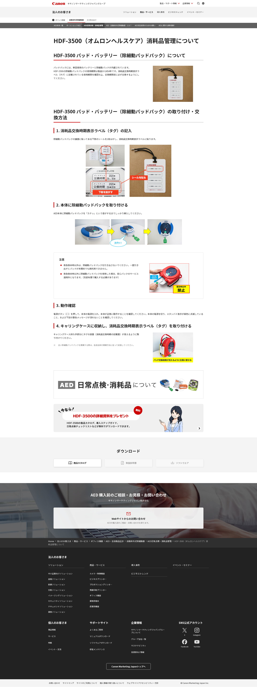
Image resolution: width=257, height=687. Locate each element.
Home (51, 541)
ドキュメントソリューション (60, 606)
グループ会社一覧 (138, 639)
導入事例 (160, 12)
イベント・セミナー (195, 12)
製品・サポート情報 (168, 3)
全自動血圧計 (92, 20)
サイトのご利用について (87, 683)
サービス (52, 636)
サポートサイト (99, 623)
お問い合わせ (54, 683)
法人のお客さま (61, 12)
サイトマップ (68, 683)
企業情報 (186, 3)
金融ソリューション (56, 579)
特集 (50, 642)
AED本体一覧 (58, 25)
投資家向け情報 (137, 652)
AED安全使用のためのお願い (145, 25)
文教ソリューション (56, 590)
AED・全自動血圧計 (115, 541)
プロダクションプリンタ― (101, 584)
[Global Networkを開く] (203, 3)
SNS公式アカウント (191, 623)
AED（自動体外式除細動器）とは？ (119, 25)
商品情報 (52, 629)
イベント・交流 (54, 649)
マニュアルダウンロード (100, 636)
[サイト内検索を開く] (198, 3)
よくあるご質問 (96, 629)
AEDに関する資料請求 (166, 25)
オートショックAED (73, 25)
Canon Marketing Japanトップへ (128, 666)
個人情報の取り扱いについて (112, 683)
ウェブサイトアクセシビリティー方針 (142, 683)
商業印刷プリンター (98, 590)
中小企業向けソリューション (60, 573)
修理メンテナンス (97, 649)
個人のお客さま (57, 623)
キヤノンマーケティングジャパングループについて (148, 631)
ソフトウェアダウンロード (101, 642)
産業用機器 (94, 606)
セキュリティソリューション (60, 601)
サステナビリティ (138, 645)
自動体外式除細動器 (76, 20)
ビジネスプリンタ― (98, 579)
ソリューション (129, 12)
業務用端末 (94, 601)
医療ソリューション (56, 584)
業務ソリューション (56, 612)
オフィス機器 (60, 20)
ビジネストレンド (175, 12)
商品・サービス (146, 12)
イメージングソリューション (60, 595)
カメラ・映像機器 (97, 573)
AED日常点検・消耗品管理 (93, 25)
